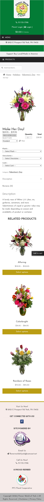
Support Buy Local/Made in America (22, 54)
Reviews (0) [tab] (7, 186)
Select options (22, 272)
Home (8, 75)
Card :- (4, 163)
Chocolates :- (7, 156)
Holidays (16, 75)
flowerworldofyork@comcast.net (23, 454)
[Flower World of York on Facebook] (22, 421)
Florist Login (17, 27)
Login (28, 27)
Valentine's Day (28, 75)
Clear (23, 141)
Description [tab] (7, 179)
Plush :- (5, 148)
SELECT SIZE (7, 138)
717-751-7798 (23, 23)
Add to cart (37, 253)
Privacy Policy (35, 499)
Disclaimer (23, 499)
